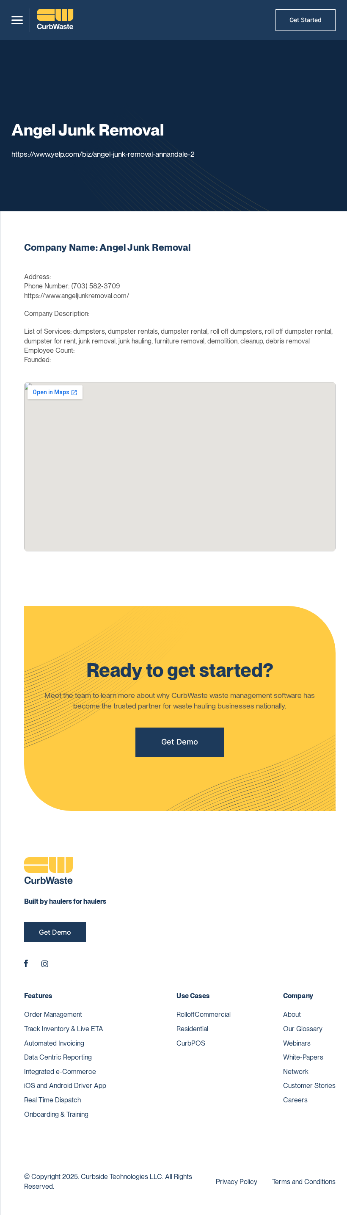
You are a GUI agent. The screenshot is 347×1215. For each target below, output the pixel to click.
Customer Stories (309, 1086)
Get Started (305, 19)
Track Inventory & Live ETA (63, 1029)
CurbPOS (190, 1043)
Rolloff (185, 1014)
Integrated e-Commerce (60, 1072)
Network (295, 1072)
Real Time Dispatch (52, 1100)
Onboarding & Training (56, 1114)
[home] (55, 20)
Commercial (213, 1014)
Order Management (53, 1014)
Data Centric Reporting (58, 1057)
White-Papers (303, 1057)
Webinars (297, 1043)
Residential (192, 1029)
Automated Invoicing (54, 1043)
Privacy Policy (236, 1182)
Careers (295, 1100)
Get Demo (179, 741)
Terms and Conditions (304, 1182)
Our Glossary (302, 1029)
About (292, 1014)
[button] (17, 20)
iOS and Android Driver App (65, 1086)
